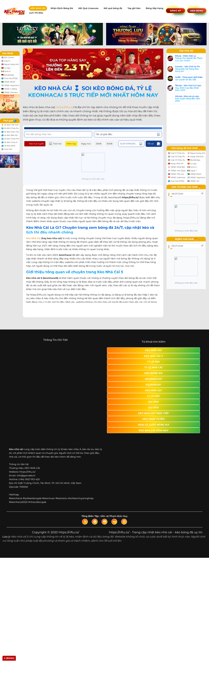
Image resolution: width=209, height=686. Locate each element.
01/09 (130, 143)
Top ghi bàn (134, 8)
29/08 (98, 143)
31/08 (120, 143)
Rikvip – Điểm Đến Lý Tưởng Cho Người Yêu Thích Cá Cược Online (22, 353)
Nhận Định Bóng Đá (62, 8)
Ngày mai (86, 143)
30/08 (109, 143)
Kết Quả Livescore (88, 8)
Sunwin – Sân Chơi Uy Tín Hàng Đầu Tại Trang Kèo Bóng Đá (20, 363)
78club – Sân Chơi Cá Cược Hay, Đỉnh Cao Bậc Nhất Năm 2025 (21, 382)
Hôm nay (71, 143)
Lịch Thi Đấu (36, 13)
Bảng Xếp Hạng (154, 8)
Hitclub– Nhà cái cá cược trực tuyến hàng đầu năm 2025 (21, 393)
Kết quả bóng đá (113, 8)
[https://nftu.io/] (14, 11)
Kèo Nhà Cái (33, 234)
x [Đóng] (9, 658)
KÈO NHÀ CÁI (37, 8)
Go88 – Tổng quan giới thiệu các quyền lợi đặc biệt (22, 373)
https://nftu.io (64, 107)
